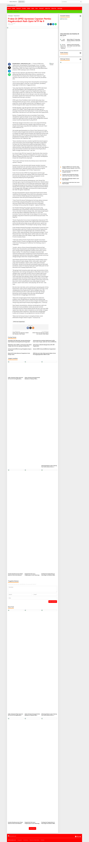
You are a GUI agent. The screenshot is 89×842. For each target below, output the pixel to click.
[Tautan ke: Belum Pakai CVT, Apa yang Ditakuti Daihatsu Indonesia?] (63, 40)
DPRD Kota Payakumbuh (19, 321)
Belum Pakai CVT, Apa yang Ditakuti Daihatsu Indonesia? (73, 40)
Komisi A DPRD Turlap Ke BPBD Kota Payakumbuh (44, 348)
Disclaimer (25, 840)
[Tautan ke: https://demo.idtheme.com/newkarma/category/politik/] (80, 53)
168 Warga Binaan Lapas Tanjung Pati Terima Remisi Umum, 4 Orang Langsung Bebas (49, 466)
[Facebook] (28, 328)
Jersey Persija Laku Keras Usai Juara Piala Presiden (70, 183)
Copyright (19, 840)
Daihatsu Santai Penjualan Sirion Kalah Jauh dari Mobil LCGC (73, 45)
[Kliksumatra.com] (11, 5)
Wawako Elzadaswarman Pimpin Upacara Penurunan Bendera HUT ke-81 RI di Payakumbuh (15, 574)
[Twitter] (30, 328)
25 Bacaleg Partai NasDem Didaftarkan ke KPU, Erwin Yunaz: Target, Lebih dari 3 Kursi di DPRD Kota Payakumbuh (45, 341)
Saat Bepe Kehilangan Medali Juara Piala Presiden (70, 179)
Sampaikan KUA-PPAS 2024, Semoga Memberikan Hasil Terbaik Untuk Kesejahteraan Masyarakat (19, 341)
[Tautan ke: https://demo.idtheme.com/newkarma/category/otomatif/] (80, 16)
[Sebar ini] (48, 24)
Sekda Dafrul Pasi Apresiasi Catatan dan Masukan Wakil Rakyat (40, 333)
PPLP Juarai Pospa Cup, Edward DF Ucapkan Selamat (70, 171)
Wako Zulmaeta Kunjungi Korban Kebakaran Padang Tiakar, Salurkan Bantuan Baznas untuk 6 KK (32, 378)
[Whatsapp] (56, 24)
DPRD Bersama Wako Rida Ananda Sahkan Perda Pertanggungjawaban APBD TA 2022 (44, 354)
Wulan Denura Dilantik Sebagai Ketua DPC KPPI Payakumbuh (44, 345)
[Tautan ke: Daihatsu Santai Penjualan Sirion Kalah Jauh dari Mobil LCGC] (63, 46)
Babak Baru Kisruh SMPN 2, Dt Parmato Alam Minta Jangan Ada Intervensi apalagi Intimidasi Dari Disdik (20, 345)
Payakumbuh (10, 24)
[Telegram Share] (53, 24)
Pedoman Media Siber (34, 840)
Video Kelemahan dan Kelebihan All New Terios (69, 34)
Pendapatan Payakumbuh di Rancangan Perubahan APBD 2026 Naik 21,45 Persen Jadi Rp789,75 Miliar (48, 574)
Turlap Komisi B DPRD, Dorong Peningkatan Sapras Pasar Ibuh (19, 349)
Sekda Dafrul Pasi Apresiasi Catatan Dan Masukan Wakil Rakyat (21, 333)
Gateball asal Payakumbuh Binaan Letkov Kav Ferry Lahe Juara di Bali (70, 175)
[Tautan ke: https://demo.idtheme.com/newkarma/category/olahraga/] (80, 59)
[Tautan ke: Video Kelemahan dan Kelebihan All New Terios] (70, 25)
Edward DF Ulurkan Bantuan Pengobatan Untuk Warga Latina (19, 354)
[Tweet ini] (51, 24)
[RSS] (33, 328)
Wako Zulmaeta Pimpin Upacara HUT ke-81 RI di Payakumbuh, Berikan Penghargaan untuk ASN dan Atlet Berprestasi (15, 378)
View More (32, 828)
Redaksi (42, 840)
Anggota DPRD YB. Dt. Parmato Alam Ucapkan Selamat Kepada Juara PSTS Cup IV (71, 167)
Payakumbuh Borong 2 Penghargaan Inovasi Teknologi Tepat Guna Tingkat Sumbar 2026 (32, 574)
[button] (81, 2)
